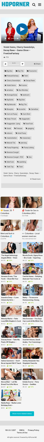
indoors (9, 133)
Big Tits (20, 71)
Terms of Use (22, 433)
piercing (23, 143)
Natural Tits (10, 143)
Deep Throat (11, 119)
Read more (36, 179)
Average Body (11, 95)
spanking (22, 162)
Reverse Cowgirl (12, 152)
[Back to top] (39, 437)
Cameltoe (34, 109)
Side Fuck (10, 162)
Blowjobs (9, 109)
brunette (22, 109)
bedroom (25, 95)
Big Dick (22, 100)
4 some (24, 85)
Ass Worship (23, 90)
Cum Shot (26, 114)
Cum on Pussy (11, 114)
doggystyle (25, 119)
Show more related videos (22, 414)
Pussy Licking (28, 147)
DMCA (21, 430)
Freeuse (19, 128)
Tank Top (9, 167)
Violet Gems (11, 85)
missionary (26, 138)
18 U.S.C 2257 (10, 430)
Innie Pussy (21, 133)
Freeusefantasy (12, 76)
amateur (9, 90)
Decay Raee (30, 80)
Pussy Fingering (12, 147)
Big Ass (9, 71)
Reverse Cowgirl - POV (14, 157)
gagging (30, 128)
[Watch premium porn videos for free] (16, 5)
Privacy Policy (33, 430)
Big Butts (9, 100)
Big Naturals (11, 104)
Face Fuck (29, 124)
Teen (26, 76)
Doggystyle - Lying (13, 124)
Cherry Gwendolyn (13, 80)
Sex (30, 157)
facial (8, 128)
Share (38, 64)
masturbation (11, 138)
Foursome (33, 71)
